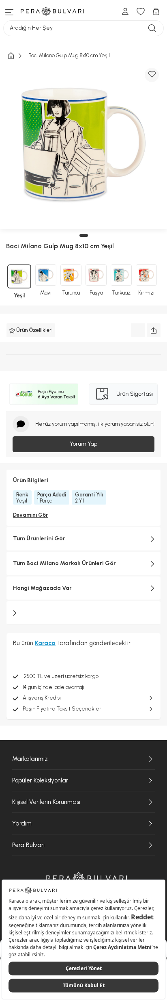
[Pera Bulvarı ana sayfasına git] (86, 878)
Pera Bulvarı (28, 845)
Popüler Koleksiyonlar (40, 780)
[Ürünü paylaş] (154, 330)
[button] (83, 235)
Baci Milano (24, 246)
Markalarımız (30, 759)
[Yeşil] (19, 276)
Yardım (22, 823)
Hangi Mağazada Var (42, 588)
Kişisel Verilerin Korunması (46, 802)
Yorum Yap (83, 443)
